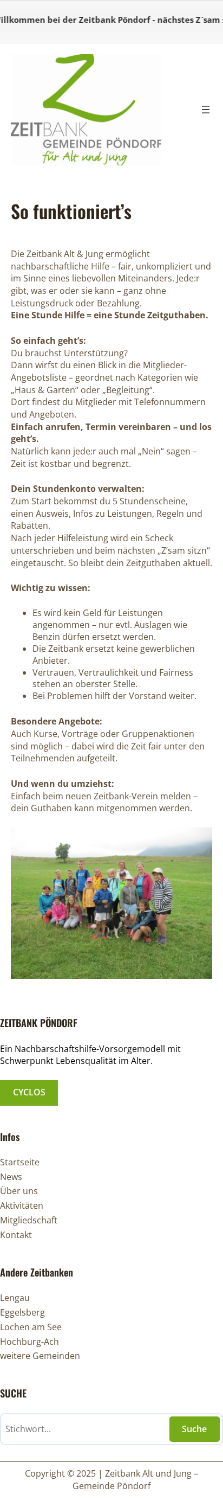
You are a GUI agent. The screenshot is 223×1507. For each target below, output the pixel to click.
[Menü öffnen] (205, 109)
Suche (194, 1429)
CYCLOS (29, 1092)
